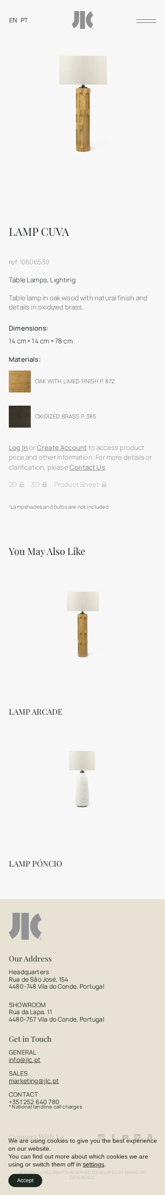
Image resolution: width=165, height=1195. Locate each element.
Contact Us (87, 467)
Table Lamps (28, 279)
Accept (25, 1180)
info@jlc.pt (24, 1059)
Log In (18, 447)
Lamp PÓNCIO (35, 863)
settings (93, 1164)
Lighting (62, 279)
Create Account (62, 447)
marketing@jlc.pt (34, 1080)
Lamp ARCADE (35, 711)
